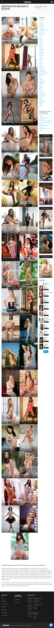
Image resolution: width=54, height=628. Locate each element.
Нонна (45, 298)
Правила (17, 599)
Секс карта (5, 615)
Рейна (45, 311)
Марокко (41, 66)
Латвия (41, 63)
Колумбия (41, 59)
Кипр (40, 57)
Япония (41, 106)
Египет (41, 46)
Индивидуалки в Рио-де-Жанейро (38, 600)
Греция (41, 43)
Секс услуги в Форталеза (45, 120)
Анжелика (46, 318)
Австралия (41, 19)
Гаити (40, 36)
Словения (41, 84)
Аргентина (42, 24)
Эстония (41, 100)
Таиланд (41, 87)
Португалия (42, 81)
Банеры (17, 602)
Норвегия (41, 74)
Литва (40, 65)
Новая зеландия (43, 73)
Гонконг (41, 41)
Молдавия (41, 70)
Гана (40, 38)
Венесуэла (41, 33)
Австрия (41, 20)
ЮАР (40, 104)
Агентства (4, 604)
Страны (4, 607)
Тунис (40, 89)
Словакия (41, 82)
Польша (41, 79)
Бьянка (45, 337)
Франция (41, 92)
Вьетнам (41, 35)
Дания (41, 44)
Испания (41, 47)
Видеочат (4, 609)
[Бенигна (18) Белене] (11, 30)
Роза (45, 324)
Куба (40, 62)
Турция (41, 90)
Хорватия (41, 97)
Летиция (46, 305)
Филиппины (42, 93)
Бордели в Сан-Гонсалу (30, 600)
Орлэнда (46, 344)
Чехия (40, 98)
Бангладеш (42, 25)
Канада (41, 55)
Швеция (41, 103)
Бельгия (41, 27)
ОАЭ (40, 76)
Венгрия (41, 32)
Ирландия (41, 49)
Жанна (45, 285)
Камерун (41, 54)
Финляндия (42, 95)
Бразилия (38, 8)
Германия (41, 39)
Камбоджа (41, 52)
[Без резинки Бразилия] (11, 84)
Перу (40, 78)
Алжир (41, 22)
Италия (41, 51)
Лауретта (46, 331)
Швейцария (42, 101)
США (40, 85)
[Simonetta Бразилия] (29, 30)
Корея (40, 60)
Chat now (46, 289)
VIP (2, 598)
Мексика (41, 68)
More (45, 351)
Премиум (4, 612)
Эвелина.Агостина (48, 292)
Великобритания (43, 30)
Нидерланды (42, 71)
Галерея (4, 601)
